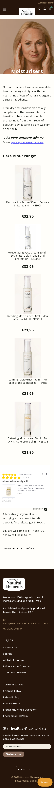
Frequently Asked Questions (20, 709)
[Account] (44, 8)
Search (7, 654)
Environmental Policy (15, 716)
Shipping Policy (12, 691)
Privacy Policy (11, 703)
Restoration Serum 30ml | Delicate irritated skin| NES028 (27, 204)
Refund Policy (11, 697)
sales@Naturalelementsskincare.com (25, 623)
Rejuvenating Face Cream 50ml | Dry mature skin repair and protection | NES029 (28, 255)
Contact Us (10, 647)
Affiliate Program (13, 660)
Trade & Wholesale (14, 672)
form (42, 530)
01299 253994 (15, 628)
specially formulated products (27, 142)
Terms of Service (13, 684)
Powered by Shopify (27, 781)
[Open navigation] (5, 10)
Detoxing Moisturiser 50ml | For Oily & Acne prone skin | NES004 (28, 440)
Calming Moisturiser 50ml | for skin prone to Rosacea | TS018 (27, 381)
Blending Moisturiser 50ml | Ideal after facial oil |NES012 (28, 318)
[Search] (39, 10)
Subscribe (13, 754)
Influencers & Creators (17, 666)
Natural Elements (31, 777)
